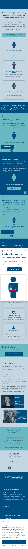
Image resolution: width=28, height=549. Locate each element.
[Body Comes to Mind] (6, 522)
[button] (25, 250)
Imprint (24, 545)
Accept (14, 542)
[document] (14, 274)
